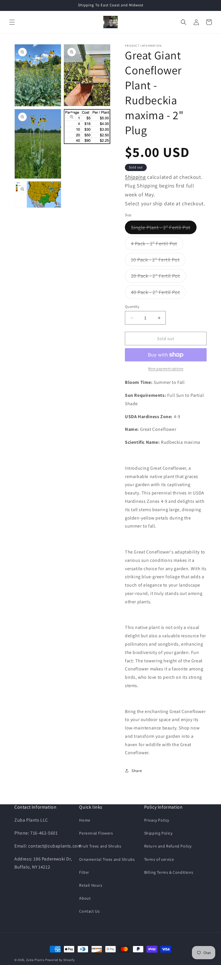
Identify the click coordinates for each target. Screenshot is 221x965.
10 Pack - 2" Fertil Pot (158, 261)
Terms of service (159, 859)
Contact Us (89, 911)
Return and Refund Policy (168, 846)
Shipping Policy (158, 833)
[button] (12, 22)
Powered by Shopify (60, 960)
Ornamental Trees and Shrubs (107, 859)
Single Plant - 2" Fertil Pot (164, 229)
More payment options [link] (166, 368)
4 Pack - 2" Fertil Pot (157, 245)
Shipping (135, 177)
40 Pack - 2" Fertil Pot (158, 294)
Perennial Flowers (96, 833)
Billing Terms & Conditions (168, 872)
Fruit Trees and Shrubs (100, 846)
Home (84, 820)
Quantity (132, 306)
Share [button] (137, 770)
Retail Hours (90, 885)
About (85, 898)
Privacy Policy (156, 820)
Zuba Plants (35, 960)
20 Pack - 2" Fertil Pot (158, 277)
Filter (84, 872)
